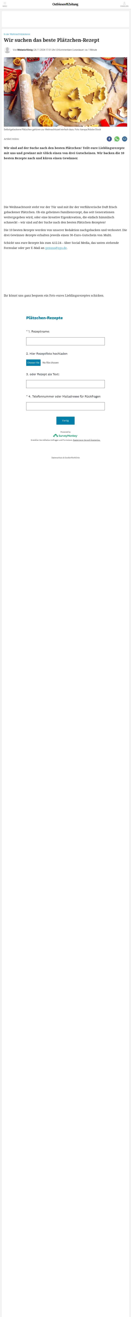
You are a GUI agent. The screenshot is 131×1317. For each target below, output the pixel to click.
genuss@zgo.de (56, 248)
